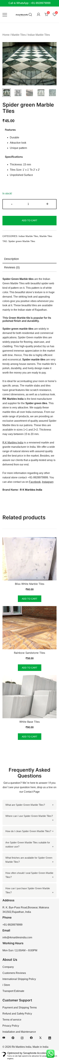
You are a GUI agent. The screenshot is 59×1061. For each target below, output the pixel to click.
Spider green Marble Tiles (21, 241)
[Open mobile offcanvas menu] (4, 14)
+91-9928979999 (12, 924)
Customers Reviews (14, 973)
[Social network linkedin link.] (49, 1037)
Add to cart (29, 220)
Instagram (47, 481)
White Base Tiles (29, 721)
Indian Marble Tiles (39, 34)
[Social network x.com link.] (40, 1037)
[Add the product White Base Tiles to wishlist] (51, 680)
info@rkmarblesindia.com (17, 937)
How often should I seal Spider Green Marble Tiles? (29, 875)
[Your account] (38, 14)
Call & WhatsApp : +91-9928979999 (29, 3)
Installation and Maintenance (19, 1031)
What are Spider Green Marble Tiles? (25, 804)
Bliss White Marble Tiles (29, 583)
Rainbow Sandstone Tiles (29, 652)
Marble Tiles (18, 34)
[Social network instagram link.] (22, 1037)
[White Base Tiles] (29, 696)
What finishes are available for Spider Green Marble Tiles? (28, 859)
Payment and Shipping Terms (19, 1007)
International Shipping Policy (19, 979)
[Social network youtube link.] (3, 1037)
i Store (6, 985)
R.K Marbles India (12, 442)
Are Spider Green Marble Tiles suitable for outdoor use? (27, 844)
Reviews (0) (12, 267)
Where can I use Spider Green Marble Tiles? (29, 816)
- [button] (11, 203)
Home (6, 34)
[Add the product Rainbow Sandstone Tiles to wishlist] (51, 611)
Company (8, 967)
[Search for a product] (30, 14)
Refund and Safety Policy (17, 1013)
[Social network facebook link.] (31, 1037)
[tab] (29, 259)
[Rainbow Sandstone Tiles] (29, 627)
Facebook (35, 481)
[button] (51, 48)
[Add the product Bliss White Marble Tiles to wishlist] (51, 542)
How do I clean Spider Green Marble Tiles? (28, 831)
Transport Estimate (13, 991)
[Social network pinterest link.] (13, 1037)
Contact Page (32, 791)
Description (11, 259)
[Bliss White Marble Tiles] (29, 558)
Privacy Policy (10, 1025)
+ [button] (47, 203)
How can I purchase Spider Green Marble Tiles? (27, 890)
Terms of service (11, 1019)
